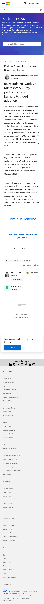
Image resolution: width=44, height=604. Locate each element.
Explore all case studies (18, 234)
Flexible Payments (8, 437)
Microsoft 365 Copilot (9, 507)
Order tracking (7, 426)
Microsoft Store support (9, 419)
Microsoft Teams (7, 503)
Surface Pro (6, 375)
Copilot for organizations (10, 386)
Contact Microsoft (15, 593)
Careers (5, 558)
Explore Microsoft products (10, 397)
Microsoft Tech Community (10, 536)
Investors (5, 573)
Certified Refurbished (9, 430)
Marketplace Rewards (9, 544)
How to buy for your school (10, 463)
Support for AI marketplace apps (12, 533)
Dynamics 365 (7, 492)
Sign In (38, 3)
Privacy (25, 593)
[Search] (25, 3)
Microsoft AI (6, 485)
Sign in (12, 347)
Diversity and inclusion (9, 577)
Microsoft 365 (7, 496)
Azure (4, 522)
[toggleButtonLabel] (40, 10)
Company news (7, 566)
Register (31, 3)
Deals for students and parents (11, 470)
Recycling (15, 598)
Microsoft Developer (8, 525)
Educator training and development (13, 467)
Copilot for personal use (9, 390)
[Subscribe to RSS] (30, 364)
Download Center (8, 415)
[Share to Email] (33, 364)
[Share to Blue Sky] (26, 364)
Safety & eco (6, 598)
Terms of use (18, 596)
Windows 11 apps (8, 401)
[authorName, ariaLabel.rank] (7, 77)
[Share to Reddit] (22, 364)
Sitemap (5, 593)
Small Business (7, 511)
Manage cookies (7, 596)
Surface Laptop (7, 378)
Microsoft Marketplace (9, 540)
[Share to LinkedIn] (10, 364)
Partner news (8, 10)
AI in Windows (7, 393)
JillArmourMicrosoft (19, 75)
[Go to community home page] (8, 3)
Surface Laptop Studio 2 (9, 382)
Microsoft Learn (7, 529)
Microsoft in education (9, 448)
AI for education (7, 474)
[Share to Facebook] (14, 364)
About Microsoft (7, 562)
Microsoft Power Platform (10, 500)
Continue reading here (22, 221)
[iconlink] (7, 288)
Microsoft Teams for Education (11, 456)
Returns (5, 423)
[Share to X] (18, 364)
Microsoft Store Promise (10, 434)
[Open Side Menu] (3, 3)
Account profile (7, 411)
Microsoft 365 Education (10, 459)
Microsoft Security (8, 489)
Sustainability (7, 584)
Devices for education (9, 452)
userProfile (17, 279)
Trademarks (28, 596)
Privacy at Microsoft (8, 569)
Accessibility (6, 581)
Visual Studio (6, 548)
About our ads (25, 598)
